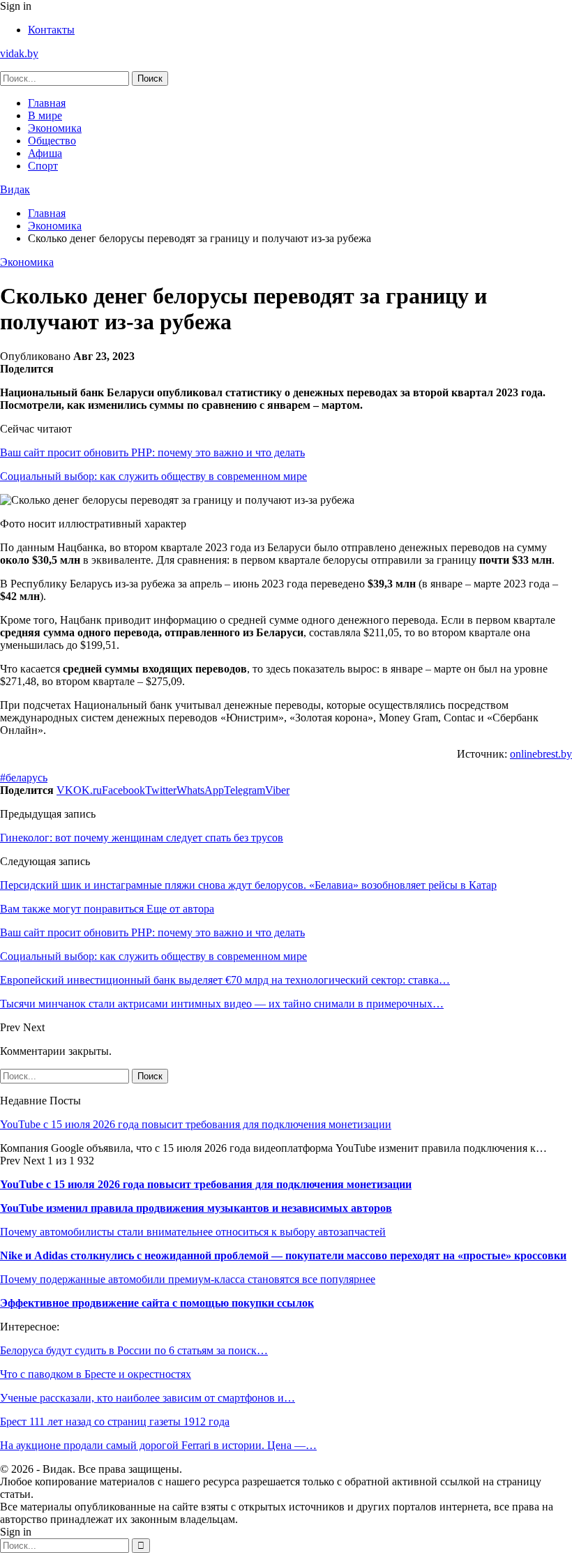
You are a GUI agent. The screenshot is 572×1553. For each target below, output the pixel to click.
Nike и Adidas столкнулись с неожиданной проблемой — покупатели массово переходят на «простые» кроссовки (283, 1255)
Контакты (51, 30)
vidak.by (19, 53)
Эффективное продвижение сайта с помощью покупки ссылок (157, 1303)
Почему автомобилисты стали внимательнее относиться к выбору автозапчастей (193, 1232)
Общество (52, 141)
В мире (45, 115)
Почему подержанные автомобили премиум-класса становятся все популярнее (187, 1279)
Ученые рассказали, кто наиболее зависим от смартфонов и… (147, 1398)
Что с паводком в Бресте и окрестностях (95, 1374)
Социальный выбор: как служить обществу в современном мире (153, 476)
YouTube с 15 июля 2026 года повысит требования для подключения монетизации (195, 1124)
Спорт (43, 166)
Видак (15, 189)
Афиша (45, 153)
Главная (47, 103)
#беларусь (23, 777)
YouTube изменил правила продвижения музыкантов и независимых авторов (196, 1208)
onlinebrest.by (541, 754)
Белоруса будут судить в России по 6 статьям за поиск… (134, 1350)
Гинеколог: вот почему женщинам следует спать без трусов (141, 837)
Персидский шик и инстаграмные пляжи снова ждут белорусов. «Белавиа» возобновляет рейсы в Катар (248, 885)
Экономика (55, 128)
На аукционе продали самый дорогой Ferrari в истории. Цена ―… (158, 1445)
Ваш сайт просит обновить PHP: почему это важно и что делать (152, 452)
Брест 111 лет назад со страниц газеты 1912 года (114, 1421)
